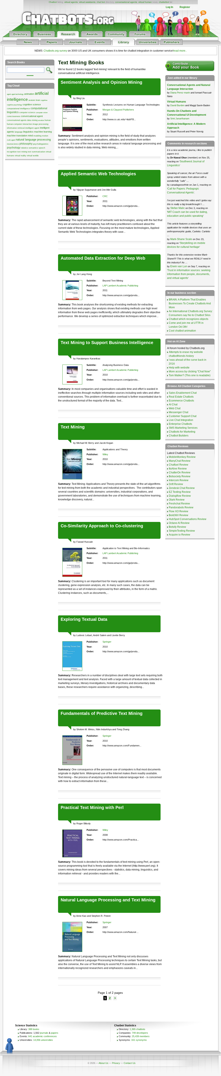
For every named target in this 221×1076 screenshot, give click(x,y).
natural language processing (33, 139)
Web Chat (174, 408)
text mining (22, 152)
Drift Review (176, 484)
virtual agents (71, 2)
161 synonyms (139, 1040)
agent (9, 94)
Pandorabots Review (181, 507)
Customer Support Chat (182, 416)
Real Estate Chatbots (181, 396)
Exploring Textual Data (84, 619)
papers (54, 1033)
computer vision (41, 113)
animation (29, 94)
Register (185, 7)
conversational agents (126, 2)
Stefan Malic (177, 208)
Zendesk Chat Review (182, 488)
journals (44, 1033)
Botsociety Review (179, 476)
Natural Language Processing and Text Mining (108, 899)
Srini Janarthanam (179, 118)
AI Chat (173, 404)
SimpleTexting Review (182, 530)
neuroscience (13, 144)
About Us (103, 1063)
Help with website (179, 367)
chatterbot (164, 2)
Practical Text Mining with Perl (92, 807)
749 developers (140, 1033)
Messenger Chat (178, 412)
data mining (32, 120)
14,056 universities (43, 1040)
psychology (13, 147)
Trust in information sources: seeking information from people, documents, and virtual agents (188, 274)
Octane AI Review (179, 523)
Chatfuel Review (178, 464)
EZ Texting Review (180, 491)
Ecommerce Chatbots (181, 400)
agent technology (17, 94)
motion (45, 136)
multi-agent (11, 140)
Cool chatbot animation (182, 330)
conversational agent (32, 116)
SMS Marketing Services (183, 427)
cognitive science (32, 104)
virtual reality (20, 156)
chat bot (101, 2)
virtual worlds (33, 156)
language (19, 132)
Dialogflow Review (180, 495)
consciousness (13, 116)
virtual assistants (87, 2)
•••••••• (30, 75)
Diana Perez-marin (180, 92)
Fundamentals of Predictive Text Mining (101, 713)
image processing (40, 124)
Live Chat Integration (181, 420)
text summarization (36, 152)
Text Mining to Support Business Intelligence (107, 342)
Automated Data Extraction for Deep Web (103, 258)
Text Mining (73, 427)
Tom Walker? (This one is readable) (189, 375)
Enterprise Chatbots (180, 423)
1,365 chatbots (137, 1029)
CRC (105, 196)
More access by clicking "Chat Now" (190, 371)
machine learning (43, 131)
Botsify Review (177, 526)
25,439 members (141, 1036)
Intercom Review (178, 480)
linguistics (28, 131)
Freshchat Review (179, 503)
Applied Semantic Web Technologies (98, 173)
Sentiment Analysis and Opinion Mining (101, 82)
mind (30, 135)
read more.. (180, 50)
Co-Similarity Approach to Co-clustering (102, 525)
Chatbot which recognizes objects (188, 319)
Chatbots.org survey (55, 50)
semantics (33, 148)
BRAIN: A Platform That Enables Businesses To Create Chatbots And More (190, 303)
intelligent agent (32, 128)
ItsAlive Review (178, 468)
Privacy (116, 1063)
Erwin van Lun (179, 266)
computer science (27, 112)
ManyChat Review (179, 460)
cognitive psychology (14, 105)
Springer (107, 641)
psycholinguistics (40, 144)
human (48, 120)
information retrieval (16, 128)
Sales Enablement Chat (183, 392)
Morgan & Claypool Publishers (118, 109)
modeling (37, 136)
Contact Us (130, 1063)
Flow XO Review (178, 511)
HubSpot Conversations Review (187, 519)
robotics (24, 148)
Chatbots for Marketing (182, 431)
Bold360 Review (178, 515)
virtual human (145, 2)
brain (38, 100)
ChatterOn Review (179, 472)
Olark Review (177, 499)
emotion (41, 120)
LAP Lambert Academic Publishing (120, 285)
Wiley (105, 454)
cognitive (44, 100)
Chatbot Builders (178, 435)
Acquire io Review (179, 534)
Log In (169, 7)
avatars (31, 100)
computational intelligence (18, 108)
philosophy (25, 143)
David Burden (177, 105)
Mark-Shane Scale (181, 239)
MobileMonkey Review (182, 456)
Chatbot (53, 2)
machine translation (17, 135)
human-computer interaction (19, 124)
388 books (33, 1029)
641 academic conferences (42, 1036)
